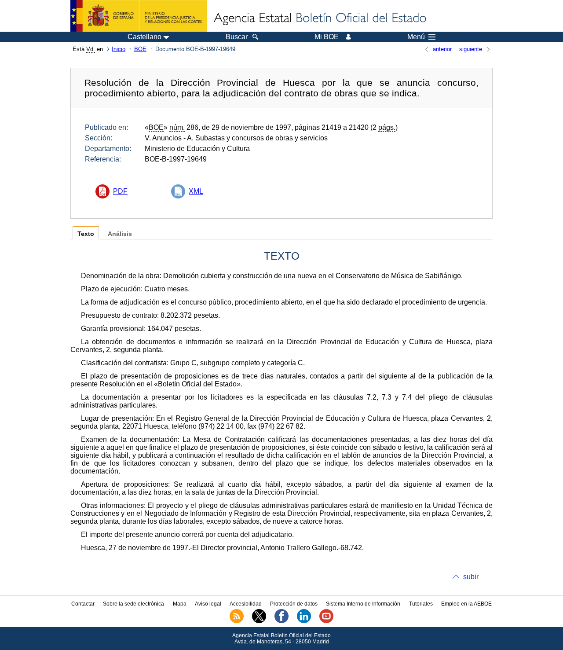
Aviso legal (208, 604)
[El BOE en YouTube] (326, 621)
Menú (416, 36)
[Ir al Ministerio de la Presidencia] (138, 16)
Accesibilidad (246, 604)
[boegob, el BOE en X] (259, 621)
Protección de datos (294, 604)
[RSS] (237, 621)
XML (196, 191)
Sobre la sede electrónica (133, 604)
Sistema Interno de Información (363, 604)
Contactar (83, 604)
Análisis (120, 234)
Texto (85, 234)
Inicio (118, 49)
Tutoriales (421, 604)
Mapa (179, 604)
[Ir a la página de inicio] (319, 18)
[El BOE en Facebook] (281, 621)
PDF (120, 191)
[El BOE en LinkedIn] (304, 621)
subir (471, 576)
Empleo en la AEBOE (466, 604)
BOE (140, 49)
